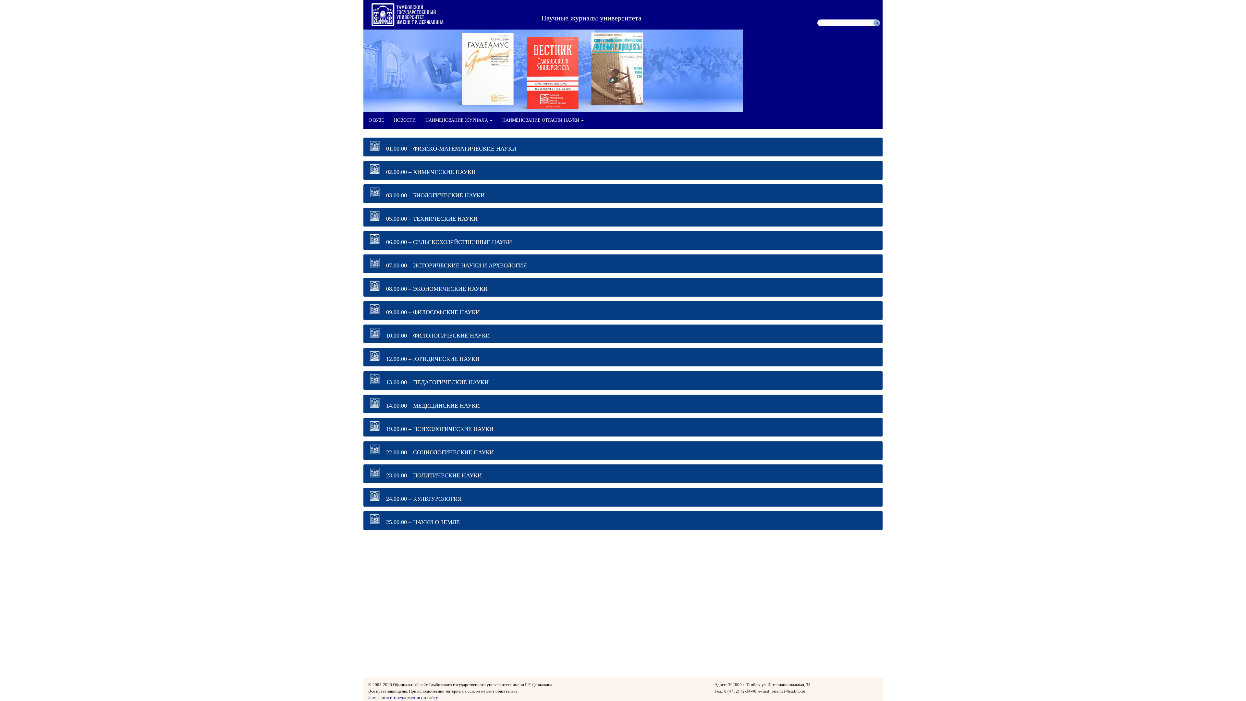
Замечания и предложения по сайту (403, 697)
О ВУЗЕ (376, 120)
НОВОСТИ (405, 120)
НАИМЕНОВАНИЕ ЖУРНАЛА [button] (457, 120)
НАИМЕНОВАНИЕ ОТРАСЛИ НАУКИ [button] (541, 120)
